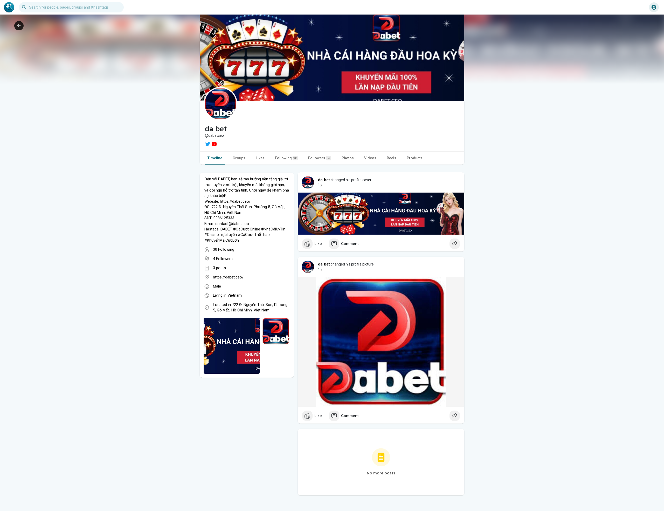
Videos (370, 158)
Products (415, 158)
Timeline (215, 158)
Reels (391, 158)
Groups (239, 158)
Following (286, 158)
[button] (654, 7)
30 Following (223, 249)
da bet (324, 180)
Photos (348, 158)
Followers (319, 158)
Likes (260, 158)
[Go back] (19, 25)
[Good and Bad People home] (9, 7)
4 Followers (223, 258)
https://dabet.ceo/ (228, 277)
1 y (320, 185)
